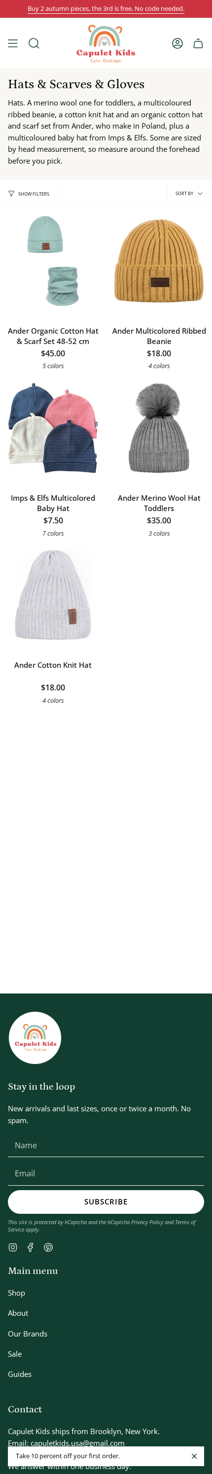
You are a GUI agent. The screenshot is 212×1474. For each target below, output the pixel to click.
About (18, 1313)
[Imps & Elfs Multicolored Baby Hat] (53, 428)
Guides (20, 1374)
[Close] (194, 1456)
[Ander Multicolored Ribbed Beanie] (159, 261)
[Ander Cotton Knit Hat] (53, 595)
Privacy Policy (147, 1222)
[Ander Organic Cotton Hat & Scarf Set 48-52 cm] (53, 261)
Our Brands (27, 1333)
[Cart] (198, 43)
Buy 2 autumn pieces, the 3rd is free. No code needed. (106, 8)
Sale (15, 1354)
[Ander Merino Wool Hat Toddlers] (159, 428)
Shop (16, 1293)
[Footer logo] (35, 1038)
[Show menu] (13, 43)
